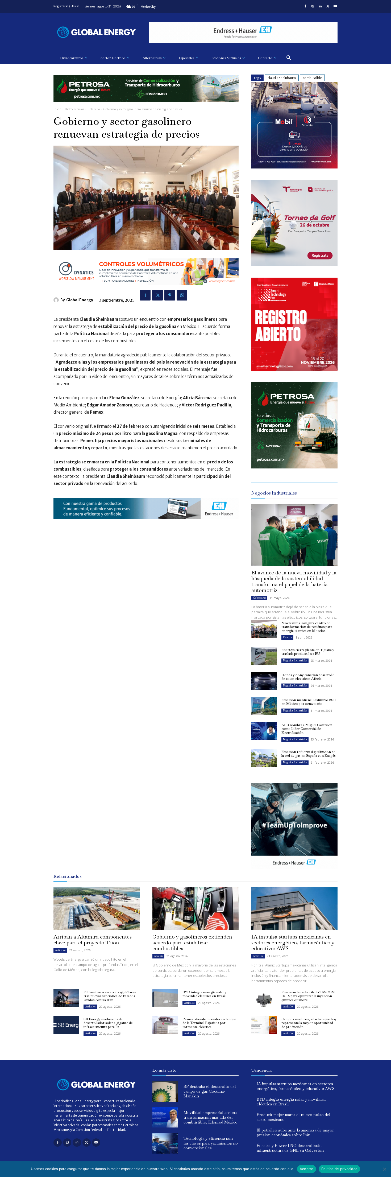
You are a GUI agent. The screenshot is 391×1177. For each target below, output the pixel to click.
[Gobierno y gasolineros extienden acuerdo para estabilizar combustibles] (195, 908)
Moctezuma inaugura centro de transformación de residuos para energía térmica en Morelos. (306, 627)
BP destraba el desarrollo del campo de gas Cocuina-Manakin (210, 1091)
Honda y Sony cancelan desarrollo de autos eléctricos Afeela (308, 677)
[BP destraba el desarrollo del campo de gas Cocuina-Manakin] (165, 1091)
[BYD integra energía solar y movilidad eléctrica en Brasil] (165, 998)
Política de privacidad (339, 1169)
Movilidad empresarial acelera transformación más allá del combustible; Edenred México (211, 1117)
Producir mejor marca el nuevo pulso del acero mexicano (293, 1117)
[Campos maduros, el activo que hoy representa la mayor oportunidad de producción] (264, 1025)
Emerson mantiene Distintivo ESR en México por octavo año (308, 702)
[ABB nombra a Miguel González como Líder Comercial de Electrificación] (264, 731)
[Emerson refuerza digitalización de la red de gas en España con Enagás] (264, 758)
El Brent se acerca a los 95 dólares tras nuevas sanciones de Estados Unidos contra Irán (110, 996)
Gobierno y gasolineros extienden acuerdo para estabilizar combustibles (192, 942)
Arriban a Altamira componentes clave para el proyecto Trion (92, 939)
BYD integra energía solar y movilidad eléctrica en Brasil (204, 994)
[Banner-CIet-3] (294, 264)
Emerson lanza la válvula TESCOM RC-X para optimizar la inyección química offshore (308, 996)
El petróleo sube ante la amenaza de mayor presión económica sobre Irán (295, 1132)
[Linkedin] (320, 6)
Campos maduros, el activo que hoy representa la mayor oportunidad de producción (309, 1023)
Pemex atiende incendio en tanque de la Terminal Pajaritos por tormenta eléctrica (209, 1023)
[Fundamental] (243, 32)
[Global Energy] (56, 300)
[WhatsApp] (182, 295)
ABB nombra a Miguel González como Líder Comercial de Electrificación (306, 729)
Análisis (158, 956)
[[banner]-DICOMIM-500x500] (294, 167)
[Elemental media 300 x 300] (294, 369)
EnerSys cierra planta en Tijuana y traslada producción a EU (307, 652)
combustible (312, 78)
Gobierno (94, 109)
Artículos (60, 950)
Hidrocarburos (74, 109)
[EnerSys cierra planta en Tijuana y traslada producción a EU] (264, 656)
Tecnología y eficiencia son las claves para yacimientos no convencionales (211, 1143)
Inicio (57, 109)
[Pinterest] (169, 295)
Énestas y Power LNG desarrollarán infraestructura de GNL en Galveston (290, 1148)
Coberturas (259, 597)
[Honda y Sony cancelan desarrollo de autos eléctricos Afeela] (264, 681)
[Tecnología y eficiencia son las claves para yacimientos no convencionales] (165, 1143)
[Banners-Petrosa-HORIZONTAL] (146, 106)
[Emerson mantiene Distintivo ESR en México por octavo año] (264, 706)
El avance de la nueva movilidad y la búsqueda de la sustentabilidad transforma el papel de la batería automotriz (293, 581)
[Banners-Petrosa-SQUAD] (294, 467)
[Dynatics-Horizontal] (146, 288)
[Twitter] (327, 6)
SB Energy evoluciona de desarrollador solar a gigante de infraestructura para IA (108, 1023)
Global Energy (79, 300)
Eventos (287, 637)
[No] (384, 1169)
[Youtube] (335, 6)
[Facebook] (305, 6)
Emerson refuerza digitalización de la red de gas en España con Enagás (308, 754)
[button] (289, 58)
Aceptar (306, 1169)
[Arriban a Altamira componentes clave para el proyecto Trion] (96, 908)
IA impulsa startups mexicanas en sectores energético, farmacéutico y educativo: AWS (292, 942)
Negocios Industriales (295, 660)
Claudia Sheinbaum (282, 78)
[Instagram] (312, 6)
